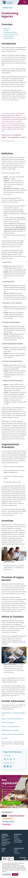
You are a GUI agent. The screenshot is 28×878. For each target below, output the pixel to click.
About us (4, 837)
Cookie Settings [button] (6, 874)
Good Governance (8, 818)
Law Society (5, 738)
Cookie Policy (17, 853)
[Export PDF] (5, 766)
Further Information (9, 38)
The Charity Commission (8, 722)
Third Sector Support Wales (5, 835)
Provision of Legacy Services (11, 34)
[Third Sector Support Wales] (7, 2)
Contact (4, 848)
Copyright (16, 849)
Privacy (15, 851)
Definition (6, 30)
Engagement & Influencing (16, 816)
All (4, 816)
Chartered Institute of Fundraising (10, 730)
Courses (16, 837)
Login (3, 851)
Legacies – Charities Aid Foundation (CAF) (12, 718)
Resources (16, 835)
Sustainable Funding (7, 7)
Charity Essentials (18, 842)
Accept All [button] (15, 874)
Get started (11, 802)
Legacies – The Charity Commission (11, 726)
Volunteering (6, 824)
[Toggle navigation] (24, 2)
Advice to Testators (9, 36)
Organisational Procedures (10, 32)
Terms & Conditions (19, 848)
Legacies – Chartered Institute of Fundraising (13, 734)
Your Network (17, 839)
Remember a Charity (7, 742)
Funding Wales (22, 857)
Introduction (7, 28)
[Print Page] (11, 766)
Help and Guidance (18, 840)
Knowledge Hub (18, 834)
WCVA (25, 859)
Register (3, 849)
